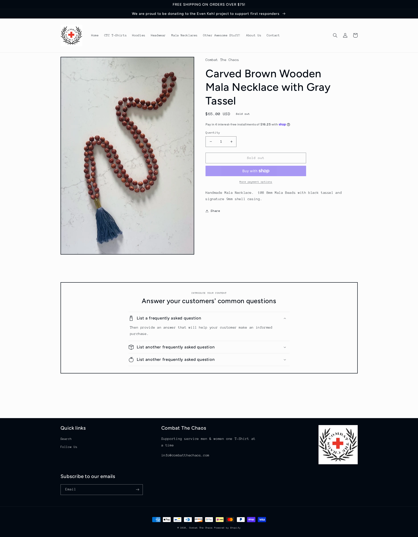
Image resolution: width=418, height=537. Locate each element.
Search (66, 439)
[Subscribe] (137, 489)
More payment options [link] (255, 181)
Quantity (213, 132)
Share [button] (215, 211)
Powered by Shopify (227, 528)
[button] (335, 35)
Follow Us (69, 447)
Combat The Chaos (201, 528)
